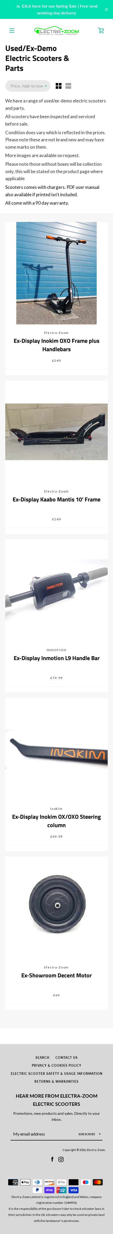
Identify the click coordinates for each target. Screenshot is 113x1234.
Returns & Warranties (56, 1081)
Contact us (66, 1058)
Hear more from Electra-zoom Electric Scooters (56, 1100)
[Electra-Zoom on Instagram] (61, 1159)
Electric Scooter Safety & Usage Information (56, 1074)
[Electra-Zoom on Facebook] (52, 1159)
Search (42, 1058)
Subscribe (87, 1134)
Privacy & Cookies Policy (56, 1065)
